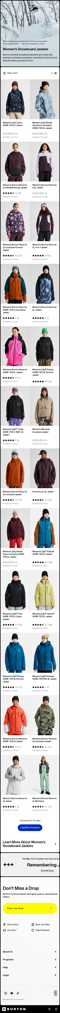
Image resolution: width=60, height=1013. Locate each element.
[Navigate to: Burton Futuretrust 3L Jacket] (45, 468)
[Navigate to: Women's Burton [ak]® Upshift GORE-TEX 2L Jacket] (45, 590)
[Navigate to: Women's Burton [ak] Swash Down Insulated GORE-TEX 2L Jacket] (15, 528)
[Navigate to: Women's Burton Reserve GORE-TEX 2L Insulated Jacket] (15, 284)
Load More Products (30, 828)
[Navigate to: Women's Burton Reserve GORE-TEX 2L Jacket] (15, 346)
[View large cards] (52, 73)
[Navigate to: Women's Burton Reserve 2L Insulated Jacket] (15, 468)
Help (5, 967)
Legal (6, 975)
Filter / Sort (12, 73)
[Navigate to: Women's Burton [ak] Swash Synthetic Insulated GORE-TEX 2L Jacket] (45, 99)
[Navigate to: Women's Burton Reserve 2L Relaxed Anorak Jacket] (15, 162)
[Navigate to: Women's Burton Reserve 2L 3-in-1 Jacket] (45, 221)
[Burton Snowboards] (13, 1009)
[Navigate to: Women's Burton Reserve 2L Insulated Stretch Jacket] (15, 221)
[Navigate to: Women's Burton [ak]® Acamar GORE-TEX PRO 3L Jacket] (45, 653)
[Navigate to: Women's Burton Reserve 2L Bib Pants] (45, 775)
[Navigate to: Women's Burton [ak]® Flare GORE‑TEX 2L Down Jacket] (15, 590)
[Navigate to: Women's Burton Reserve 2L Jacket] (45, 284)
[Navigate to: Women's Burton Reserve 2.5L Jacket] (45, 162)
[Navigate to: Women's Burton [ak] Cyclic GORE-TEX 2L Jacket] (15, 99)
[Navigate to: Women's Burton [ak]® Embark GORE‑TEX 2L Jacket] (45, 528)
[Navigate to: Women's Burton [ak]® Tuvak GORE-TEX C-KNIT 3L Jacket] (15, 406)
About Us (8, 952)
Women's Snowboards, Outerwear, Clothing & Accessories (25, 41)
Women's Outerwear (10, 44)
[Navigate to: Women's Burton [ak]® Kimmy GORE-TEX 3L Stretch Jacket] (45, 346)
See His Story (38, 870)
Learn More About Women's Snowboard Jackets (24, 844)
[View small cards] (55, 73)
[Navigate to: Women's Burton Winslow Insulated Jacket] (45, 406)
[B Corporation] (55, 993)
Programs (8, 959)
